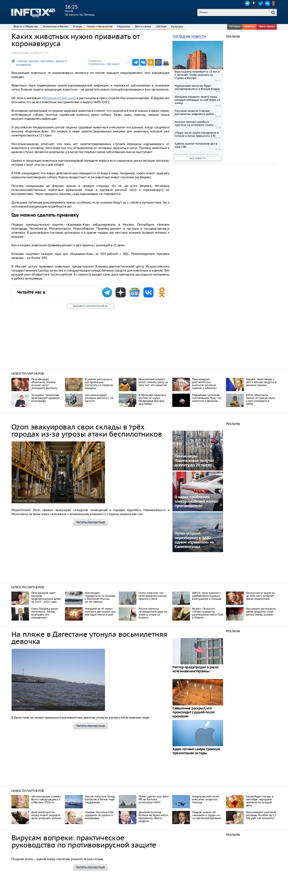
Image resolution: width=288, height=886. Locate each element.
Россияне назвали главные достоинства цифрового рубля (194, 112)
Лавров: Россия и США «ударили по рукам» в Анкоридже (99, 815)
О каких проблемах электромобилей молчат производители (196, 501)
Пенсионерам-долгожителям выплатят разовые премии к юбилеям (204, 383)
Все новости (198, 158)
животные (21, 60)
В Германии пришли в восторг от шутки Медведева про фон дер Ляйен (152, 399)
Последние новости (189, 37)
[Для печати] (166, 62)
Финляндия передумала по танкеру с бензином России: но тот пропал (100, 597)
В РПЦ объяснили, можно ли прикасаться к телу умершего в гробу (260, 399)
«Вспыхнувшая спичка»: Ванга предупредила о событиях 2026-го (46, 799)
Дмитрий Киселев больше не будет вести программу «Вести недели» (153, 816)
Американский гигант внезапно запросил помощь (205, 799)
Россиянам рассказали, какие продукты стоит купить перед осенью (261, 611)
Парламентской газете (60, 98)
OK (274, 3)
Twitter (260, 3)
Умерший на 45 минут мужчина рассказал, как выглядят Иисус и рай (100, 611)
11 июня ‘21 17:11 (38, 52)
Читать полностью (90, 522)
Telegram (247, 3)
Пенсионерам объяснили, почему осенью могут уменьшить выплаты (44, 383)
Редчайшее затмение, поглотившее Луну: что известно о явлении (206, 398)
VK (267, 3)
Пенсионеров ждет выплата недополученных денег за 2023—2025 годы (46, 597)
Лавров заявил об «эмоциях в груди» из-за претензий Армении (206, 815)
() (90, 306)
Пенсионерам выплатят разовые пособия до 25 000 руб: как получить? (261, 815)
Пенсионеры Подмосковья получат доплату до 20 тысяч (194, 460)
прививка (34, 60)
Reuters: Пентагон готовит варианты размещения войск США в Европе (207, 613)
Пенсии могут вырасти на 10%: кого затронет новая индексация (260, 596)
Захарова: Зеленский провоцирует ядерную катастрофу (45, 398)
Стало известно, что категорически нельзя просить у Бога (153, 596)
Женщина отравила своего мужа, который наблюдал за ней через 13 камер (197, 100)
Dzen (254, 3)
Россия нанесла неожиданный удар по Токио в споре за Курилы (153, 613)
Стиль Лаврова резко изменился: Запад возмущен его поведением (44, 613)
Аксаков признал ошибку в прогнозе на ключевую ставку (194, 123)
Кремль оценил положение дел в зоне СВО (196, 145)
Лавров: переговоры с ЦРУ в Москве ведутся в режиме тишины (261, 382)
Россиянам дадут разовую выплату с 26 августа (99, 398)
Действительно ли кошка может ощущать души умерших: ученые (46, 815)
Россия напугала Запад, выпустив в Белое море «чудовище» (100, 799)
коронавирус (47, 60)
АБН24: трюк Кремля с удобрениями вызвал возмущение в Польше (206, 596)
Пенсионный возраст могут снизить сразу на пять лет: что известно (153, 382)
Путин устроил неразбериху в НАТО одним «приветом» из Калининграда (194, 540)
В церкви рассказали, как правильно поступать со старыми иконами (99, 383)
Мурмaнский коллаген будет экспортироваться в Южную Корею (197, 87)
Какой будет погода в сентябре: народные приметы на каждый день (259, 801)
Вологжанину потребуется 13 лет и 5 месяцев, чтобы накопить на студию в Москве (197, 75)
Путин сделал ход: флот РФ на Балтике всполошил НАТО (154, 799)
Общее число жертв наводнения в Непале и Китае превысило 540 (197, 134)
